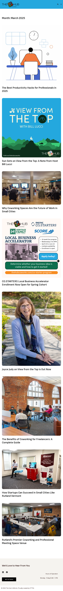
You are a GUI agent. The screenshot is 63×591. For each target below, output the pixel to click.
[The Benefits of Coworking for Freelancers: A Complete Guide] (31, 406)
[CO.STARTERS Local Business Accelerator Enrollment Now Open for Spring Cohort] (31, 248)
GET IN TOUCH (9, 579)
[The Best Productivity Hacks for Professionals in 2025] (31, 54)
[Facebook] (7, 573)
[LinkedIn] (3, 573)
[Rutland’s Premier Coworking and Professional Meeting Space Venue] (31, 519)
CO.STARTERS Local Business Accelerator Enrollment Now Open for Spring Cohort (25, 283)
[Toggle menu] (61, 4)
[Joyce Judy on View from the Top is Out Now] (31, 328)
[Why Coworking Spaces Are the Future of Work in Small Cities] (31, 188)
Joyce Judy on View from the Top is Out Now (26, 369)
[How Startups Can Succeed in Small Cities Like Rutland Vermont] (31, 469)
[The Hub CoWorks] (10, 4)
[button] (57, 4)
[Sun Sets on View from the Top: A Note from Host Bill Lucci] (31, 127)
